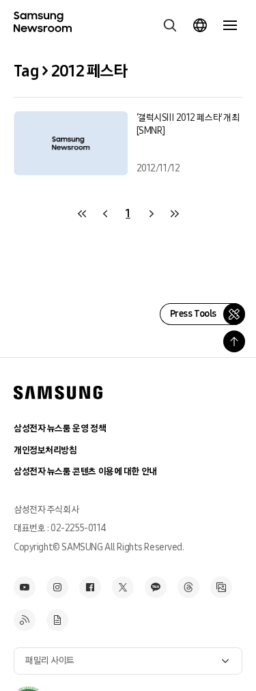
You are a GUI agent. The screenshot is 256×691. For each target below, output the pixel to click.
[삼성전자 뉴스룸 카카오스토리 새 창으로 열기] (156, 587)
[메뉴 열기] (230, 25)
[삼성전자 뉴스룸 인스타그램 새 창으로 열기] (57, 587)
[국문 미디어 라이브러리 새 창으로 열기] (221, 587)
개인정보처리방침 (45, 450)
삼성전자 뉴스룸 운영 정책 (60, 428)
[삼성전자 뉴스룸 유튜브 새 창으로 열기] (24, 587)
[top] (234, 341)
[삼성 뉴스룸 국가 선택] (200, 25)
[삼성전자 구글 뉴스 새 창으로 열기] (57, 620)
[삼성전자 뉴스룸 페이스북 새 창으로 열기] (90, 587)
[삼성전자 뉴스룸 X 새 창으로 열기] (123, 587)
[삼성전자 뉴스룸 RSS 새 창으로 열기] (24, 620)
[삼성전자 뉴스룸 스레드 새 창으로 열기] (188, 587)
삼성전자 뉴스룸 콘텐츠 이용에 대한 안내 (85, 471)
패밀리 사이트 (49, 660)
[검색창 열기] (170, 25)
